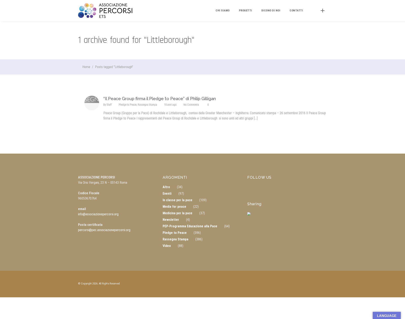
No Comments (191, 104)
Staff (109, 104)
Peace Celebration (354, 313)
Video (167, 246)
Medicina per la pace (177, 213)
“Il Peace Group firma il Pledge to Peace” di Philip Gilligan (159, 98)
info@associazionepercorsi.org (98, 214)
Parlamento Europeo (355, 305)
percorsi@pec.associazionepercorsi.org (104, 230)
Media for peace (174, 207)
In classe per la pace (177, 200)
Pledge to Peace (127, 104)
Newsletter (171, 220)
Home (86, 67)
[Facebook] (252, 217)
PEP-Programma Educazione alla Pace (190, 226)
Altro (166, 187)
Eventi (167, 194)
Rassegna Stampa (147, 104)
